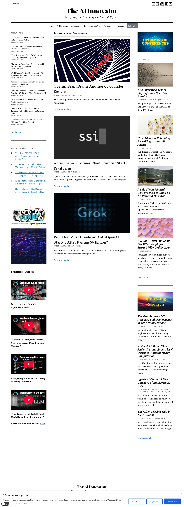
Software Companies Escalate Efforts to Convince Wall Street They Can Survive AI (28, 91)
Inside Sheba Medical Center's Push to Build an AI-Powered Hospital (30, 182)
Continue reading (62, 109)
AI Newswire (62, 25)
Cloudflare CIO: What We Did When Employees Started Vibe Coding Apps (28, 156)
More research (145, 438)
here (42, 423)
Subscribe (132, 25)
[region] (92, 499)
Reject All (154, 501)
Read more (16, 132)
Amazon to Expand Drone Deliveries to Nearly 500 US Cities (27, 83)
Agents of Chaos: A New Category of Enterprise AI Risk (154, 382)
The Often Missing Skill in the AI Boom (154, 413)
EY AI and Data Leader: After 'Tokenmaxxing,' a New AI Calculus (30, 166)
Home (50, 25)
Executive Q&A (91, 25)
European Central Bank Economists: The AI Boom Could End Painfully (28, 121)
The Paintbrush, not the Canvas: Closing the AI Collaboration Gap (29, 190)
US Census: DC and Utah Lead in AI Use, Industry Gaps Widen (27, 38)
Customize (136, 501)
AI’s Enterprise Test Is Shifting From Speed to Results (152, 93)
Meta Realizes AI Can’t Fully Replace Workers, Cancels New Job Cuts (26, 56)
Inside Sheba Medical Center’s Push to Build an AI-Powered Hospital (154, 193)
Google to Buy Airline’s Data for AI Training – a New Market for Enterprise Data (27, 111)
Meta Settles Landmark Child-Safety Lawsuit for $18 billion (26, 47)
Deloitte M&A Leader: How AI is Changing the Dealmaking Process (29, 174)
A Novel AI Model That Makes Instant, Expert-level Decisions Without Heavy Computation (155, 351)
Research (121, 25)
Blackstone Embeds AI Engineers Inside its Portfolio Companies (28, 65)
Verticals (107, 25)
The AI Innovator (92, 10)
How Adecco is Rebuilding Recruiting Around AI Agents (154, 141)
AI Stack (75, 25)
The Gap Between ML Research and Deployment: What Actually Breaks (155, 319)
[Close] (181, 493)
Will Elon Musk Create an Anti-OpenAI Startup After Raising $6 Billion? (86, 240)
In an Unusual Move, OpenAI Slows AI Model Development (27, 100)
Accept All (172, 501)
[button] (5, 504)
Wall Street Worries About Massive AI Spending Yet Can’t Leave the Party (27, 74)
